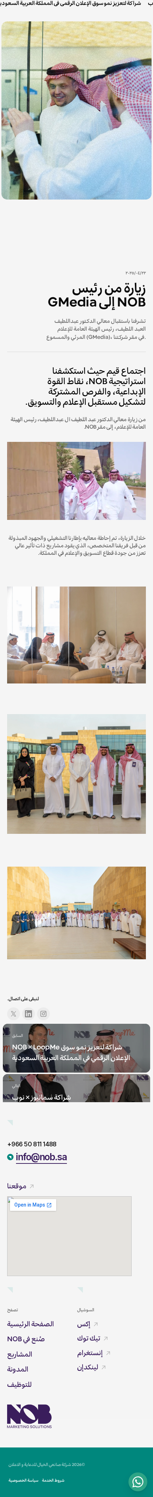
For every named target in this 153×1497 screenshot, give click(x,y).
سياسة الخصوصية (23, 1480)
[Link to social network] (13, 1013)
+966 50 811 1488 (31, 1144)
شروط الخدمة (53, 1480)
